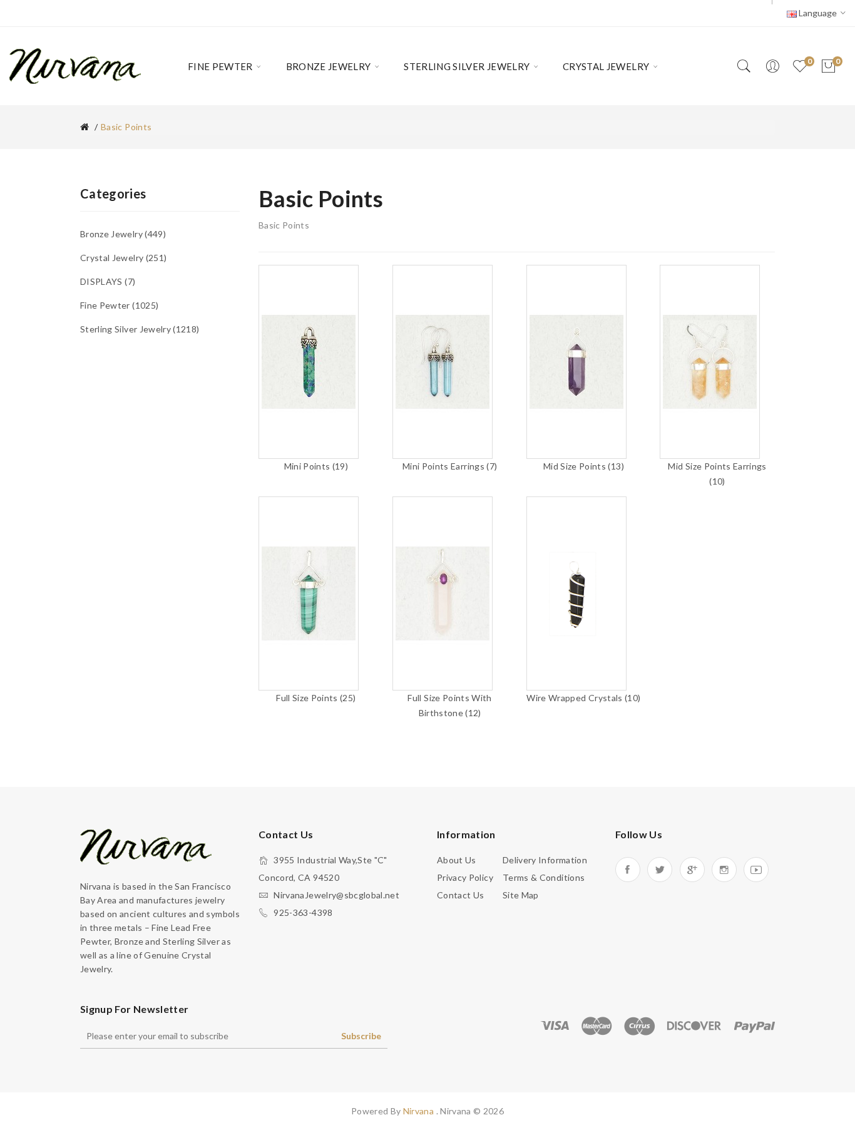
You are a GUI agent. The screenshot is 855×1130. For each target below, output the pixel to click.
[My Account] (772, 66)
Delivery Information (545, 860)
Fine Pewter (118, 305)
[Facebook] (627, 869)
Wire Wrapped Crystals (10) (583, 697)
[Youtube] (756, 869)
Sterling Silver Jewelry (138, 329)
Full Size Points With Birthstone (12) (449, 705)
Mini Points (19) (316, 466)
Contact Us (460, 895)
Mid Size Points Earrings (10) (717, 473)
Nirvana (419, 1111)
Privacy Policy (465, 877)
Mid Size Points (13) (583, 466)
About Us (456, 860)
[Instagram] (724, 869)
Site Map (521, 895)
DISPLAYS (106, 281)
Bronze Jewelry (121, 234)
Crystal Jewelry (122, 257)
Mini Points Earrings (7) (449, 466)
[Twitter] (659, 869)
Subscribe (361, 1035)
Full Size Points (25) (316, 697)
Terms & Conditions (544, 877)
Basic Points (126, 126)
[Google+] (692, 869)
